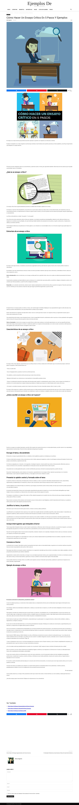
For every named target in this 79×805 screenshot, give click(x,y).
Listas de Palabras (43, 9)
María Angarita (9, 20)
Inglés (35, 9)
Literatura (14, 9)
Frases (51, 9)
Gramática (21, 9)
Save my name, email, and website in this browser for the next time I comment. (24, 793)
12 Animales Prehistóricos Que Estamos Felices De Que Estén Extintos (57, 753)
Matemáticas (29, 9)
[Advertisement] (39, 156)
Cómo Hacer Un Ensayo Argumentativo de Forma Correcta (19, 753)
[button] (70, 9)
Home (8, 12)
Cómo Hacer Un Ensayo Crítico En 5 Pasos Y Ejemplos (37, 17)
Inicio (8, 9)
